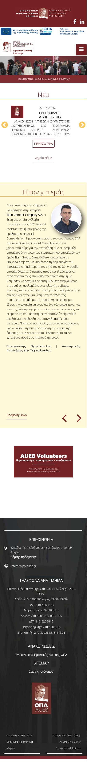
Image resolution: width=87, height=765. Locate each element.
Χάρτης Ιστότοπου (41, 672)
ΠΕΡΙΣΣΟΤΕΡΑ (43, 144)
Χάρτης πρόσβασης (23, 557)
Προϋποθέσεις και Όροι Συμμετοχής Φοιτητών (43, 79)
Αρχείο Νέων (43, 158)
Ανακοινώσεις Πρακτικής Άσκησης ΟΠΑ (41, 655)
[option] (43, 127)
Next (82, 125)
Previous (4, 125)
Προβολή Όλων (17, 415)
